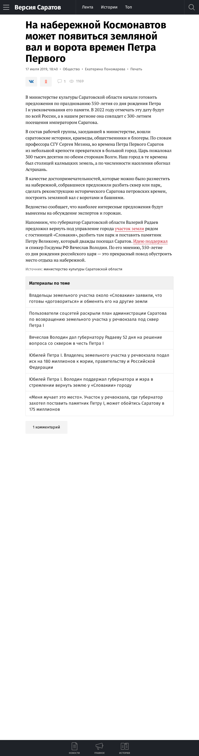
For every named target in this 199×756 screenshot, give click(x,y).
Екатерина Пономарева (105, 69)
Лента (87, 7)
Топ (128, 7)
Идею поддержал (150, 241)
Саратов (38, 7)
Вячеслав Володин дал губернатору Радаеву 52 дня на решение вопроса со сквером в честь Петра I (95, 340)
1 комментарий (46, 427)
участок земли (129, 228)
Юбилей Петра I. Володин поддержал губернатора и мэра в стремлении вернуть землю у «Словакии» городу (91, 382)
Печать (136, 69)
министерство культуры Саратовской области (83, 269)
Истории (109, 7)
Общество (71, 69)
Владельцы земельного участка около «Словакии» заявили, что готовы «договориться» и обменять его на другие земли (95, 298)
